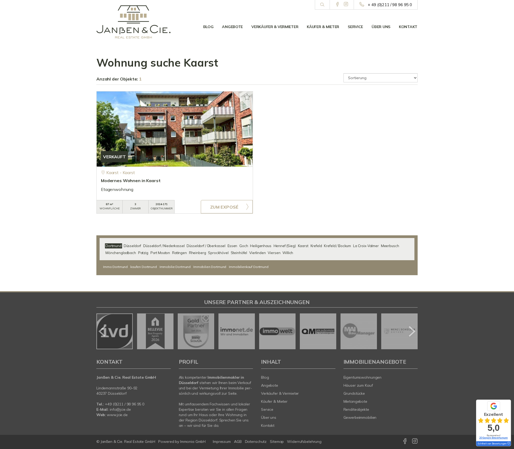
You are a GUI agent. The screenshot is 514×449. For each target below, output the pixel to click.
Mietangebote (355, 401)
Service (355, 26)
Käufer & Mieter (323, 26)
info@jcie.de (120, 409)
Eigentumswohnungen (362, 377)
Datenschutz (256, 441)
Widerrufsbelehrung (304, 441)
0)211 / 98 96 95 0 (129, 404)
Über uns (381, 26)
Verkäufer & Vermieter (274, 26)
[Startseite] (133, 22)
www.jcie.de (117, 414)
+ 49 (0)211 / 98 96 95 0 (390, 4)
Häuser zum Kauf (358, 385)
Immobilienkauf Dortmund (249, 267)
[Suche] (322, 5)
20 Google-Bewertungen (493, 437)
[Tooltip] (508, 444)
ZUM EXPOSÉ (224, 207)
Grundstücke (354, 393)
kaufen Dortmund (143, 267)
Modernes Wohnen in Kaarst (130, 180)
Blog (208, 26)
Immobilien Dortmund (209, 267)
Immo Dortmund (115, 267)
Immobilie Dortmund (175, 267)
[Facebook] (337, 4)
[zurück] (102, 331)
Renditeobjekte (356, 409)
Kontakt (408, 26)
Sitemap (277, 441)
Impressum (222, 441)
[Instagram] (346, 4)
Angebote (232, 26)
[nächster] (412, 331)
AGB (238, 441)
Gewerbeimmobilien (360, 417)
